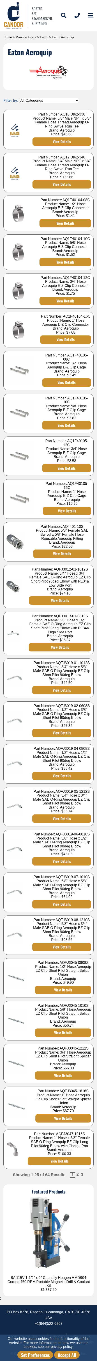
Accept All (67, 1355)
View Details (62, 141)
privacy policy (61, 1347)
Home (7, 37)
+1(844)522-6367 (48, 1324)
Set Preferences (35, 1355)
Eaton (44, 37)
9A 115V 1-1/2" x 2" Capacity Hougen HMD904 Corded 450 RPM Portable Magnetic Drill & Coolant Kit (48, 1282)
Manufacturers (26, 37)
